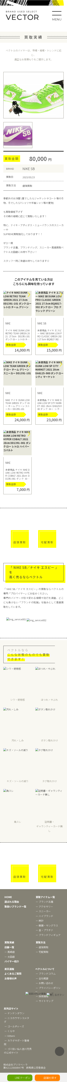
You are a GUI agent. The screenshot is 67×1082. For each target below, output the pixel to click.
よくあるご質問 (12, 973)
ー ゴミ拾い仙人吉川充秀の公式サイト (18, 1050)
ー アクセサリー (44, 906)
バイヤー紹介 (11, 961)
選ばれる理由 (11, 901)
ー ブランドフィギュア (48, 935)
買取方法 (40, 942)
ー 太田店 (9, 956)
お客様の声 (10, 978)
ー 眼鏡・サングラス (47, 925)
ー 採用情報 (42, 996)
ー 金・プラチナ (44, 930)
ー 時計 (40, 920)
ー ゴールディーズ (14, 1026)
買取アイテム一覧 (45, 897)
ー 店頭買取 (42, 947)
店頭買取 (19, 542)
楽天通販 (9, 969)
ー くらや (9, 1031)
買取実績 (9, 942)
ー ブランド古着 (44, 901)
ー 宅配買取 (42, 952)
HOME (8, 897)
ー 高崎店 (9, 952)
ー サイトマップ (44, 1001)
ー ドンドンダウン (14, 1013)
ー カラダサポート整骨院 (16, 1042)
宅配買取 (47, 542)
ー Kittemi (9, 1036)
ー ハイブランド (44, 916)
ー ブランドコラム (46, 973)
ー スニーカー (43, 911)
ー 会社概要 (42, 978)
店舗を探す (50, 1078)
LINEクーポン (22, 1078)
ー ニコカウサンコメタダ (16, 1019)
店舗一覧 (9, 947)
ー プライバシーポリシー (47, 989)
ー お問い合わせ (44, 983)
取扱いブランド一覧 (15, 906)
